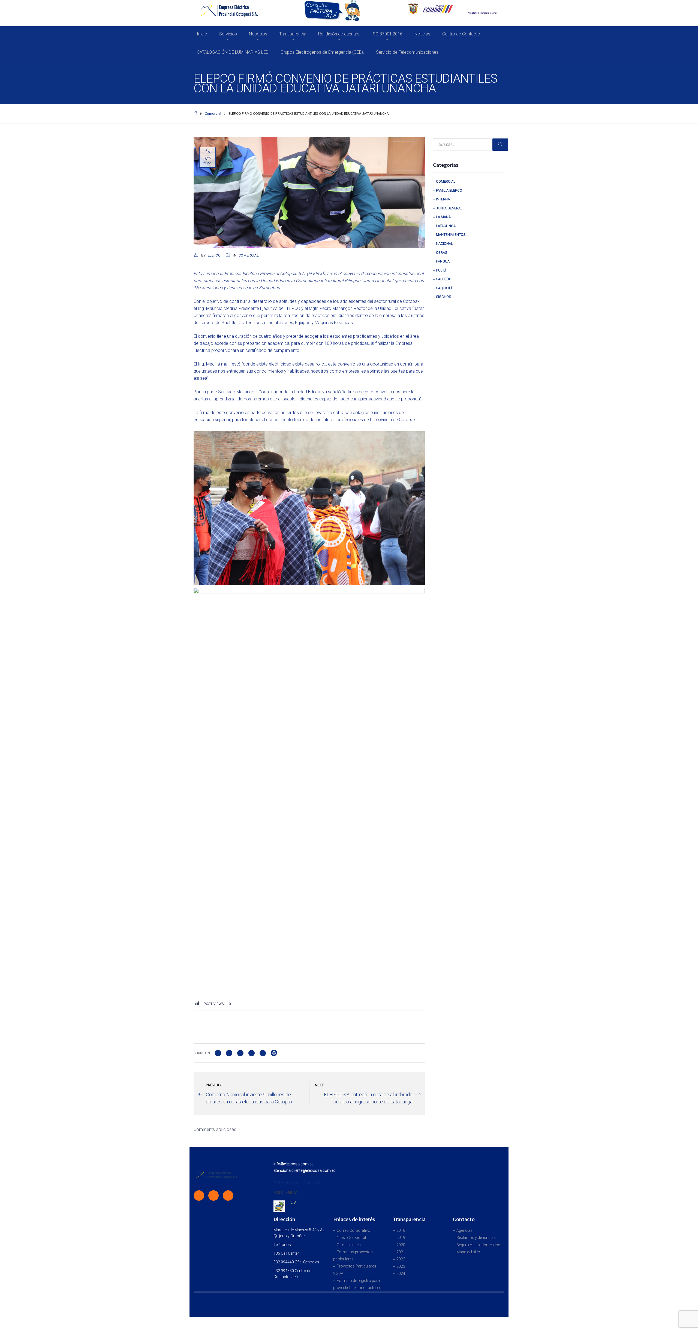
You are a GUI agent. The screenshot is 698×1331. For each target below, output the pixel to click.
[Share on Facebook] (218, 1052)
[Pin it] (251, 1052)
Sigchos (443, 297)
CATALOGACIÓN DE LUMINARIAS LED (233, 52)
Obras (441, 252)
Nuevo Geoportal (351, 1237)
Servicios (228, 34)
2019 (400, 1237)
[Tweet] (229, 1052)
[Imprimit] (274, 1052)
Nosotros (258, 34)
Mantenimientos (450, 235)
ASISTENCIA (285, 1192)
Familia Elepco (449, 190)
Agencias (464, 1230)
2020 (400, 1245)
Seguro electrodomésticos (479, 1245)
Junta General (449, 208)
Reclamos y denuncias (476, 1237)
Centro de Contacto (461, 34)
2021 (400, 1252)
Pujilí (441, 270)
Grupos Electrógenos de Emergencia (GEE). (322, 52)
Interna (443, 199)
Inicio (202, 34)
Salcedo (444, 279)
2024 (400, 1273)
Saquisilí (444, 288)
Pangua (443, 261)
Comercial (248, 255)
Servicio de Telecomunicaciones (407, 52)
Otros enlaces (349, 1245)
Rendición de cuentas (338, 34)
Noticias (422, 34)
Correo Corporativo (353, 1230)
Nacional (444, 244)
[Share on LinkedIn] (263, 1052)
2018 (400, 1230)
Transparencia (292, 34)
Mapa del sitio (468, 1252)
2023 (400, 1266)
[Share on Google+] (240, 1052)
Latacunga (446, 226)
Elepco (214, 255)
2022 (400, 1259)
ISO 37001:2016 (386, 34)
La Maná (443, 217)
